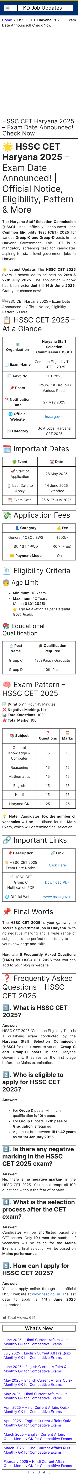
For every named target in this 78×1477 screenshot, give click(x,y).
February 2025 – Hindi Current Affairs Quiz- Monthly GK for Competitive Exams (38, 1463)
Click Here (57, 865)
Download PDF (57, 882)
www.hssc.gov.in (57, 897)
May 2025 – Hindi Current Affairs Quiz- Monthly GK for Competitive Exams (36, 1396)
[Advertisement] (39, 72)
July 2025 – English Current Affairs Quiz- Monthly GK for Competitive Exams (38, 1355)
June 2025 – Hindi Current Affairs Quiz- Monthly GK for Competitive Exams (37, 1342)
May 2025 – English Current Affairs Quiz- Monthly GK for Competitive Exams (38, 1382)
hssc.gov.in (54, 417)
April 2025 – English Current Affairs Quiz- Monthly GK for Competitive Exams (38, 1423)
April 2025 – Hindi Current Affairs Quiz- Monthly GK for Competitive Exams (36, 1409)
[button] (7, 8)
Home (7, 20)
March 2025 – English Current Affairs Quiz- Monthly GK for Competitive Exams (38, 1436)
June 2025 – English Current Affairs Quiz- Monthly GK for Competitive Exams (38, 1369)
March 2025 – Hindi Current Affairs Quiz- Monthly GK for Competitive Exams (38, 1450)
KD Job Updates (42, 8)
